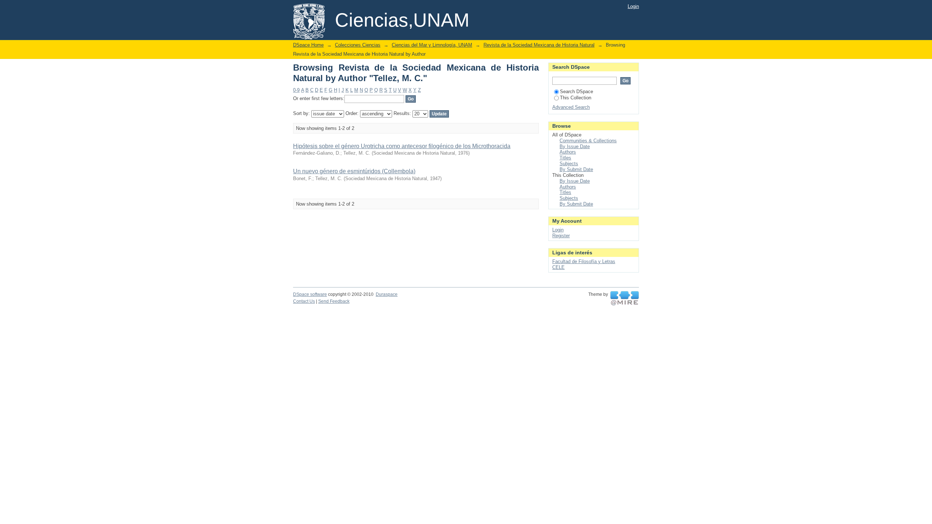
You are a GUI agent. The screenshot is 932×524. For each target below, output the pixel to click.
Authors (568, 152)
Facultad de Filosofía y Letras (583, 261)
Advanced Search (571, 107)
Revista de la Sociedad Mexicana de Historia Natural (539, 45)
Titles (565, 157)
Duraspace (387, 294)
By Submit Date (576, 169)
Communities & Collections (588, 140)
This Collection (575, 97)
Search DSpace (576, 91)
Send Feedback (334, 301)
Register (561, 235)
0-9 (296, 90)
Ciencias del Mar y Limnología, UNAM (432, 45)
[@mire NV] (624, 298)
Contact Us (304, 301)
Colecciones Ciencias (357, 45)
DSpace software (310, 294)
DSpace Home (308, 45)
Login (633, 6)
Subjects (569, 163)
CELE (558, 267)
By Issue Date (575, 146)
